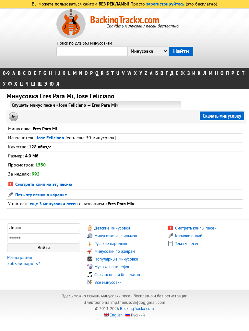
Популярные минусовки (115, 259)
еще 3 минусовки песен (54, 204)
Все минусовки (107, 282)
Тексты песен (186, 243)
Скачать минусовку (222, 116)
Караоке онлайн (189, 236)
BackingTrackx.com (124, 20)
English (116, 315)
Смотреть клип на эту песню (43, 184)
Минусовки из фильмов (115, 236)
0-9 (6, 73)
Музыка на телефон (111, 267)
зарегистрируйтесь (165, 4)
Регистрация (19, 257)
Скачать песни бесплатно (116, 274)
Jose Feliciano (50, 138)
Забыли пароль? (23, 263)
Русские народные (110, 243)
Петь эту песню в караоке (40, 195)
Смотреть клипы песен (195, 228)
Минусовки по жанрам (114, 251)
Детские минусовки (111, 228)
